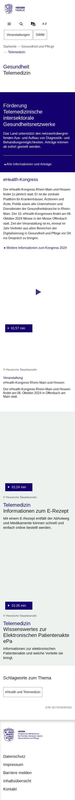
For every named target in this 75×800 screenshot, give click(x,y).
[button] (37, 296)
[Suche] (21, 23)
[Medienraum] (33, 23)
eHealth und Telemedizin (22, 692)
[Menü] (9, 23)
